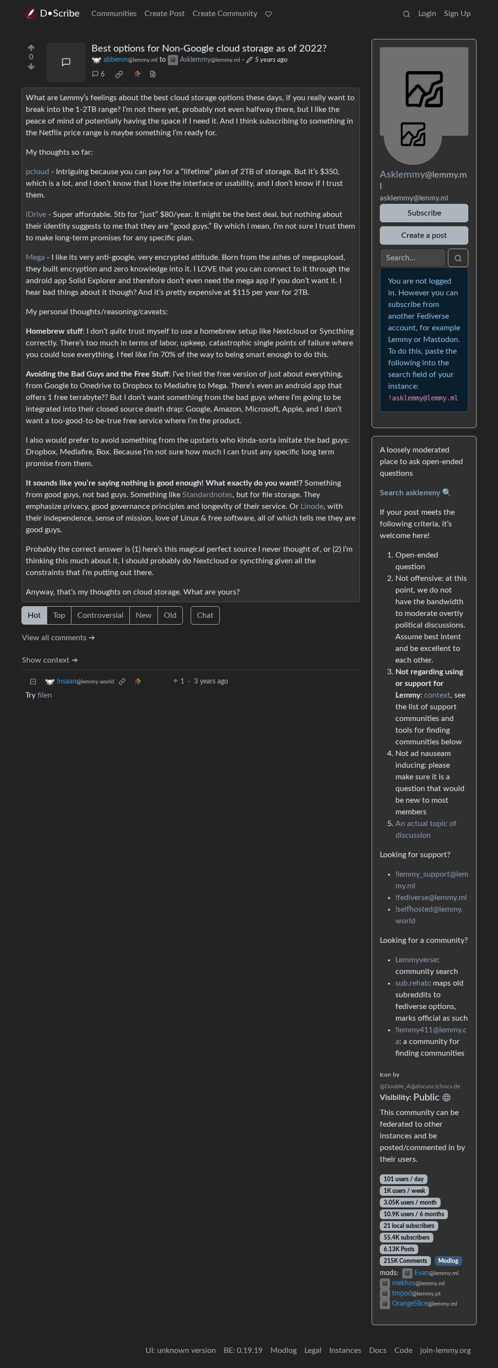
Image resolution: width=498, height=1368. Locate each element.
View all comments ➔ (58, 638)
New (144, 615)
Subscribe (424, 213)
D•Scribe (60, 13)
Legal (312, 1350)
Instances (345, 1350)
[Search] (406, 13)
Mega (35, 257)
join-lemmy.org (445, 1350)
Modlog (448, 1261)
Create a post (424, 235)
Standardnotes (207, 495)
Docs (378, 1350)
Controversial (100, 615)
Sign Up (457, 14)
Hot (34, 615)
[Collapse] (33, 681)
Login (427, 14)
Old (170, 615)
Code (403, 1350)
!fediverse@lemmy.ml (431, 897)
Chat (205, 615)
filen (44, 695)
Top (59, 615)
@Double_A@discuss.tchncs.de (420, 1086)
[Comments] (66, 62)
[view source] (152, 74)
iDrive (36, 214)
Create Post (164, 14)
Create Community (225, 14)
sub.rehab (412, 983)
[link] (119, 74)
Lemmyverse (416, 960)
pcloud (37, 172)
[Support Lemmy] (268, 13)
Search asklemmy (410, 493)
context (437, 695)
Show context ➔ (50, 660)
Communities (114, 14)
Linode (312, 506)
